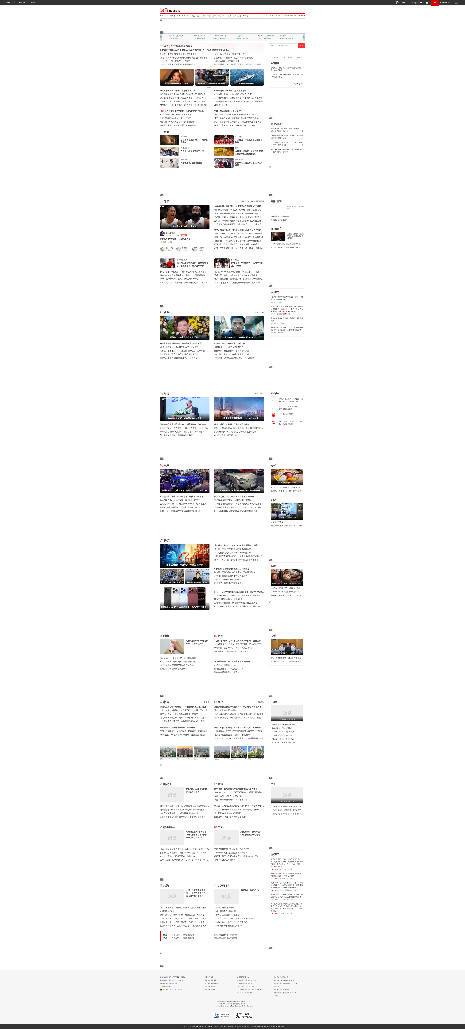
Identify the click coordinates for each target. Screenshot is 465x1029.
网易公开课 (276, 201)
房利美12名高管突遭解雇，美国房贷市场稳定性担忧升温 (238, 714)
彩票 (178, 16)
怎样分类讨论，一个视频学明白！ (228, 669)
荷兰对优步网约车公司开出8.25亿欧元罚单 (232, 553)
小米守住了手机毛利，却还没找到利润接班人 (179, 813)
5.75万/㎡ (244, 759)
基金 (262, 393)
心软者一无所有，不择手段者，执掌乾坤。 (178, 856)
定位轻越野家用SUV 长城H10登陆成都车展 (233, 500)
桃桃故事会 (276, 124)
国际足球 (260, 201)
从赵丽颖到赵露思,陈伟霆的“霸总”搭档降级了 (179, 354)
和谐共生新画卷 (221, 105)
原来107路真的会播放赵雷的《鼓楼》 (176, 118)
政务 (239, 16)
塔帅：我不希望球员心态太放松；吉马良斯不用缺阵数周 (238, 237)
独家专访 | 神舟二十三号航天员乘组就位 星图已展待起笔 (238, 792)
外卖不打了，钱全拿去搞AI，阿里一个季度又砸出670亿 (184, 428)
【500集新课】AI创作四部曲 (281, 728)
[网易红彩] (205, 233)
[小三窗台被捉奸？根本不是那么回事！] (169, 140)
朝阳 (161, 759)
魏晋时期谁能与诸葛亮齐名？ (295, 207)
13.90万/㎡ (260, 759)
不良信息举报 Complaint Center (259, 1026)
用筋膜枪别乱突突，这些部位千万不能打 (286, 491)
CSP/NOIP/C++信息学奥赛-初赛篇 (283, 743)
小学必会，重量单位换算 (225, 665)
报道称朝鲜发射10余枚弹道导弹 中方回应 (177, 91)
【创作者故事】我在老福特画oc (228, 926)
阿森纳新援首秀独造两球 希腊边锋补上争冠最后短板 (182, 275)
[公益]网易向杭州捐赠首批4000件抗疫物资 (287, 526)
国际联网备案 (209, 977)
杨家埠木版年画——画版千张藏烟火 (175, 64)
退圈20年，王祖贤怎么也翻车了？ (229, 347)
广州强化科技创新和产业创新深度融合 (230, 576)
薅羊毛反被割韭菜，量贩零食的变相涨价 (177, 435)
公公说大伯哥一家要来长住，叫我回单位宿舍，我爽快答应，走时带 (287, 151)
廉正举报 (274, 1026)
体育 (166, 16)
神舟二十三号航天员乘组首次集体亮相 (230, 800)
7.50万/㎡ (189, 759)
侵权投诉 (281, 1026)
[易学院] (279, 83)
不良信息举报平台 (210, 986)
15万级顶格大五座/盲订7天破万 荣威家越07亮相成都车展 (238, 504)
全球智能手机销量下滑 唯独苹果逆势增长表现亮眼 (235, 603)
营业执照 (276, 986)
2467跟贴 (290, 899)
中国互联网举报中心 (211, 983)
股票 (257, 393)
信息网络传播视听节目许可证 (283, 990)
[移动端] (398, 2)
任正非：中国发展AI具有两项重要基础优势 (232, 549)
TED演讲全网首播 (174, 39)
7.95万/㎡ (227, 759)
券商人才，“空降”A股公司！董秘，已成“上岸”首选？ (182, 432)
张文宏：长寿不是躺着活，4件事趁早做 (285, 487)
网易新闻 (170, 10)
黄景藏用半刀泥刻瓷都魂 (191, 163)
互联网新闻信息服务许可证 (168, 983)
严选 (267, 16)
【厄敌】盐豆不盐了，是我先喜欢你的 (230, 922)
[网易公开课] (405, 2)
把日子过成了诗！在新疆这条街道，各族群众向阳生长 (237, 64)
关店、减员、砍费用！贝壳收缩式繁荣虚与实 (233, 424)
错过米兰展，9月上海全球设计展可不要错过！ (180, 714)
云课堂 (274, 702)
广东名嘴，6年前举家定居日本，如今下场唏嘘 (234, 358)
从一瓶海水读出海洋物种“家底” (227, 813)
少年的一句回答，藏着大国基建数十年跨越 (232, 54)
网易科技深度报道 (241, 39)
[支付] (421, 2)
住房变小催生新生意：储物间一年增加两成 (232, 735)
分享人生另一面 (285, 36)
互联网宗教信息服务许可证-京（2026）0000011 (286, 994)
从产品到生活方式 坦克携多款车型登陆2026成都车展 (182, 497)
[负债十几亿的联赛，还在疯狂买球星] (224, 163)
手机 (216, 592)
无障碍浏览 (22, 3)
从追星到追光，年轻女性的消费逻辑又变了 (178, 662)
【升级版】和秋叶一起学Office (282, 739)
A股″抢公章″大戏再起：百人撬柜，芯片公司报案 (290, 422)
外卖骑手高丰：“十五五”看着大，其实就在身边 (180, 61)
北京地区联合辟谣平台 (244, 983)
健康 (229, 16)
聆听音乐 (216, 36)
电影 (257, 312)
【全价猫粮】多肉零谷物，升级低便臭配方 (287, 814)
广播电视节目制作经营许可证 (246, 980)
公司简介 (216, 1026)
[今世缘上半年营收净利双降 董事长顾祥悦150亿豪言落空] (224, 151)
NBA (242, 201)
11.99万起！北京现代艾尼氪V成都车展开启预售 (180, 511)
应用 (14, 3)
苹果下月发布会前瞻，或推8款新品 (229, 599)
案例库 (206, 702)
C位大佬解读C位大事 (242, 36)
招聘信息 (231, 1026)
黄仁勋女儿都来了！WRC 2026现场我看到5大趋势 (241, 114)
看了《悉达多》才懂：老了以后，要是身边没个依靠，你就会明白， (287, 144)
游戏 (273, 566)
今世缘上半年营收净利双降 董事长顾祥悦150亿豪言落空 (249, 152)
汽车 (224, 16)
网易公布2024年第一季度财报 (225, 935)
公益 (273, 500)
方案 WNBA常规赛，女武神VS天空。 (176, 239)
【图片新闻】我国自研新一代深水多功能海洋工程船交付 (238, 556)
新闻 (161, 16)
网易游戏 (293, 16)
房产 (214, 16)
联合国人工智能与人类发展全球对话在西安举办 (234, 572)
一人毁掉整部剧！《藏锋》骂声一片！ (236, 122)
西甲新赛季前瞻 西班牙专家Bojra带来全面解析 (240, 118)
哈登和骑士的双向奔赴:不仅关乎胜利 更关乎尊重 (247, 264)
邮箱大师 (286, 16)
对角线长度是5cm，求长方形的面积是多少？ (233, 661)
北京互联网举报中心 (211, 980)
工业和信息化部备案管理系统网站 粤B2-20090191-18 (232, 1002)
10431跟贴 (296, 890)
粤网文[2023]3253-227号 (245, 986)
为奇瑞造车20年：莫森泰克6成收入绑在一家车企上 (182, 810)
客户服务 (238, 1026)
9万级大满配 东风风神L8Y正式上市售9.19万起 (180, 507)
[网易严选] (414, 2)
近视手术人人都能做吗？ (280, 216)
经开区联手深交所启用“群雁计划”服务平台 (178, 125)
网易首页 (8, 3)
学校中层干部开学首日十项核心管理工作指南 (233, 648)
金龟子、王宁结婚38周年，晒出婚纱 (230, 343)
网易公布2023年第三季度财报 (225, 938)
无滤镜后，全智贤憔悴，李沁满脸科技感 (231, 351)
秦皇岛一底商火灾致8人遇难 (234, 125)
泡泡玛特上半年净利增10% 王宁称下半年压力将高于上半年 (291, 400)
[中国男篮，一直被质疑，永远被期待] (224, 140)
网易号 (245, 16)
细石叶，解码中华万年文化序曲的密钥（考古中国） (236, 856)
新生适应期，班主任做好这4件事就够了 (231, 652)
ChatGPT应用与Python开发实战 (283, 724)
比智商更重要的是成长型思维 (227, 672)
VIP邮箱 (272, 16)
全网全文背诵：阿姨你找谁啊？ (173, 669)
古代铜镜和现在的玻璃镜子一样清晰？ (230, 853)
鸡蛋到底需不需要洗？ (279, 220)
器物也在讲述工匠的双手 (225, 860)
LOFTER (223, 885)
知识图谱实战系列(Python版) (281, 735)
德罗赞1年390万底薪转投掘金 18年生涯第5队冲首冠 (236, 272)
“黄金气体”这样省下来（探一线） (228, 580)
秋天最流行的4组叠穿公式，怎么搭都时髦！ (179, 658)
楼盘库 (261, 702)
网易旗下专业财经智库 (176, 36)
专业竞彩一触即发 (286, 39)
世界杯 (172, 16)
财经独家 (275, 393)
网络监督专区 (297, 9)
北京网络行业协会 (243, 977)
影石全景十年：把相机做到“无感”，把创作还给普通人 (183, 817)
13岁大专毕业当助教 (219, 39)
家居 (219, 16)
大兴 (232, 759)
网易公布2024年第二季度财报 (183, 935)
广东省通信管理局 (165, 986)
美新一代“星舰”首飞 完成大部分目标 (230, 796)
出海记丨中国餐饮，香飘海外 (227, 58)
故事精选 (169, 827)
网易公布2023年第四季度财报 (183, 938)
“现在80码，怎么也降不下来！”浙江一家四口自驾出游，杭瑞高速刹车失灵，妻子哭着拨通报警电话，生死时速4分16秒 (287, 309)
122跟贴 (289, 878)
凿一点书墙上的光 (196, 36)
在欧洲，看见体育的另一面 (192, 151)
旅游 (166, 885)
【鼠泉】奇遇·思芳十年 (224, 908)
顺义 (195, 759)
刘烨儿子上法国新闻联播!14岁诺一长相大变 (178, 358)
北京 (234, 16)
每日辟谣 (275, 63)
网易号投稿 (298, 84)
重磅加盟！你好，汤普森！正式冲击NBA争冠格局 (235, 275)
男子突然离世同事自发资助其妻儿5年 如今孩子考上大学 (238, 98)
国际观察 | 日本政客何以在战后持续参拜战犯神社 (235, 61)
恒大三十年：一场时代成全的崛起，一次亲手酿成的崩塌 (238, 738)
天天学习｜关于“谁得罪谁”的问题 (176, 46)
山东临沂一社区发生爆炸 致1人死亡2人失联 (233, 94)
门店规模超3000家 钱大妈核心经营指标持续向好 (235, 432)
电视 (262, 312)
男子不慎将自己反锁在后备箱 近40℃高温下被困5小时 (183, 94)
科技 (188, 16)
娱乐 (193, 16)
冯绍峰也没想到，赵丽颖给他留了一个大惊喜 (179, 347)
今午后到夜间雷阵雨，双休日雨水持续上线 (185, 111)
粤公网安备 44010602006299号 (173, 990)
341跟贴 (289, 914)
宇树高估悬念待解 (286, 414)
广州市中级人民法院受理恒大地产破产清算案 (239, 111)
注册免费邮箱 (444, 3)
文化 (199, 16)
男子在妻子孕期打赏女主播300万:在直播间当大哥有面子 (238, 101)
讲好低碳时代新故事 (264, 36)
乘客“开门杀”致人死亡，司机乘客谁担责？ (178, 122)
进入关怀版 (31, 3)
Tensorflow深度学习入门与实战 (282, 732)
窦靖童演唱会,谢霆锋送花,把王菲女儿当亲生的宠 (181, 343)
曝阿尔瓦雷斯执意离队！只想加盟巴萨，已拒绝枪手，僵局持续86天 (192, 264)
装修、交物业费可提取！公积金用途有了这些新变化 (182, 58)
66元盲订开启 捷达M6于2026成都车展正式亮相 (234, 497)
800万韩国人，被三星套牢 (225, 435)
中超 (253, 201)
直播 (204, 16)
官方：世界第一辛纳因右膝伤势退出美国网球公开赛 (236, 213)
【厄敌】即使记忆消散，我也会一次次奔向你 (233, 918)
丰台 (178, 759)
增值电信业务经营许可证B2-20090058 (172, 980)
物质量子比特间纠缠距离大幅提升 (228, 583)
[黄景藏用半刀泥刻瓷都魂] (169, 163)
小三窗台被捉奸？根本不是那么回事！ (194, 141)
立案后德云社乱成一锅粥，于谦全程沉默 (231, 354)
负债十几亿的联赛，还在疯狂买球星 (248, 164)
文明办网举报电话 (210, 990)
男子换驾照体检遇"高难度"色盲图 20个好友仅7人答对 (183, 101)
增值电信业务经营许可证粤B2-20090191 (173, 977)
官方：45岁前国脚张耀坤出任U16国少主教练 (179, 279)
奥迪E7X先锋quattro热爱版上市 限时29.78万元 (180, 500)
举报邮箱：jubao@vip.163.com (284, 980)
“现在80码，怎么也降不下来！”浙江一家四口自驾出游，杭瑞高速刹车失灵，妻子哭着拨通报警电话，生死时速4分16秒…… (287, 885)
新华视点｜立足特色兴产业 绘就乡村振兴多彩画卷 (235, 789)
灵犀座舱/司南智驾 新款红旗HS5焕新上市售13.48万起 (237, 507)
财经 (183, 16)
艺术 (273, 636)
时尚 (166, 636)
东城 (249, 759)
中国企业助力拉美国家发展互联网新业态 (231, 569)
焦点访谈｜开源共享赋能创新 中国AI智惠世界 (179, 54)
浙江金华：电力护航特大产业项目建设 (230, 817)
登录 (434, 3)
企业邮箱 (279, 16)
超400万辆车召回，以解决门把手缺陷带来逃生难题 (236, 560)
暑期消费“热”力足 (167, 911)
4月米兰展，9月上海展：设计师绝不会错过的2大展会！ (184, 735)
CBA (247, 201)
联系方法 (223, 1026)
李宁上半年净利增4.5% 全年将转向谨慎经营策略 (290, 407)
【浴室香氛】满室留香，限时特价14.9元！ (287, 806)
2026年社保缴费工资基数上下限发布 (175, 114)
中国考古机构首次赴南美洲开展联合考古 (231, 849)
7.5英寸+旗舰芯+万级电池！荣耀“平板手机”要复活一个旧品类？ (242, 592)
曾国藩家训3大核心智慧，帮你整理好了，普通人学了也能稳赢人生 (286, 130)
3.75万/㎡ (206, 759)
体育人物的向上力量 (264, 39)
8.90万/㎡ (172, 759)
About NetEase (207, 1026)
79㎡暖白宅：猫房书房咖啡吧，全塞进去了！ (179, 727)
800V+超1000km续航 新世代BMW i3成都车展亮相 (235, 511)
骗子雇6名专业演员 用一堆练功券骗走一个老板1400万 (183, 98)
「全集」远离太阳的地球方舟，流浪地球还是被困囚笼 (295, 236)
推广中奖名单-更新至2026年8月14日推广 (177, 665)
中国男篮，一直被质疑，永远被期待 (248, 141)
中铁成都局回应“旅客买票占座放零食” (230, 91)
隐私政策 (245, 1026)
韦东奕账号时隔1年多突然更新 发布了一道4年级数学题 (183, 105)
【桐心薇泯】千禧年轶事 (225, 911)
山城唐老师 (170, 233)
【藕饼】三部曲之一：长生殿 (227, 915)
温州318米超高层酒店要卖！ (226, 710)
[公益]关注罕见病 (277, 522)
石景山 (216, 759)
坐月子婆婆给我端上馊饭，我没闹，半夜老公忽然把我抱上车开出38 (287, 137)
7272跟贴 (290, 869)
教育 (209, 16)
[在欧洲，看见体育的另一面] (169, 151)
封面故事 (194, 39)
